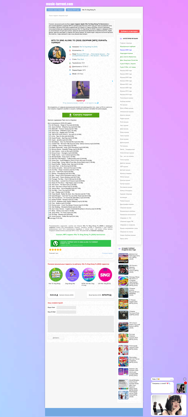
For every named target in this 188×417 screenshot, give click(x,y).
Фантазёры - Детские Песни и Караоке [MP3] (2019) (134, 359)
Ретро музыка (124, 132)
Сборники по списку (126, 232)
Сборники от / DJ (125, 218)
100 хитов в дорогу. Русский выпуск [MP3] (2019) (134, 325)
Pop (78, 59)
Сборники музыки (125, 208)
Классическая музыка (127, 153)
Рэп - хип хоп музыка (127, 156)
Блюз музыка (124, 139)
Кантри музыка (125, 184)
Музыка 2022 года (126, 81)
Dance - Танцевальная (127, 149)
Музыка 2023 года (126, 77)
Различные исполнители (128, 214)
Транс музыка (124, 136)
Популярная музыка (98, 54)
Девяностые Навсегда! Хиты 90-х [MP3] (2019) (134, 256)
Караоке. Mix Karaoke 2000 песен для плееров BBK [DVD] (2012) (133, 372)
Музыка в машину (126, 173)
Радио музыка (124, 118)
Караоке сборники (126, 194)
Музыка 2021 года (126, 84)
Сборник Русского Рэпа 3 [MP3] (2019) (134, 313)
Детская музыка (125, 170)
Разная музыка (125, 201)
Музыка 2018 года (126, 94)
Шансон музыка (125, 115)
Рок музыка (123, 105)
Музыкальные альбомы (127, 211)
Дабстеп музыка (125, 163)
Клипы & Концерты (126, 190)
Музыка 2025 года (126, 70)
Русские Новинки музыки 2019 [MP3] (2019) (133, 336)
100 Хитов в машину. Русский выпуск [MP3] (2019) (133, 269)
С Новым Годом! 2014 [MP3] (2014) (133, 301)
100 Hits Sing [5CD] (104, 283)
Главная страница (126, 43)
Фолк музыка (124, 122)
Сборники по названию (127, 225)
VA (61, 30)
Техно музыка (124, 160)
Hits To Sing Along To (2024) (88, 47)
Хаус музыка (124, 125)
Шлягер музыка (125, 180)
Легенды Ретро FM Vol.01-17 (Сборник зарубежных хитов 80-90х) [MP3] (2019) (134, 281)
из (96, 230)
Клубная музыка (125, 101)
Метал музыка (124, 177)
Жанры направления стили (129, 228)
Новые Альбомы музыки (128, 235)
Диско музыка (124, 142)
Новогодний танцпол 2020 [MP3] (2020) (133, 347)
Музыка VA (104, 55)
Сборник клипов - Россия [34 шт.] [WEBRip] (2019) (134, 292)
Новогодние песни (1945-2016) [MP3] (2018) (133, 394)
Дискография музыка (127, 204)
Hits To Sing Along (54, 283)
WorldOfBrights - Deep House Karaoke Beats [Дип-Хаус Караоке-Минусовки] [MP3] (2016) (134, 385)
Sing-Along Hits (70, 283)
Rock (82, 59)
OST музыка (124, 166)
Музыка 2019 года (126, 91)
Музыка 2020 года (126, 88)
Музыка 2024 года (83, 54)
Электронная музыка (127, 112)
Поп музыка (95, 55)
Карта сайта (124, 238)
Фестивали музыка (126, 187)
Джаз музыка (124, 129)
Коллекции (123, 197)
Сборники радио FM (126, 221)
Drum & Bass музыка (126, 108)
